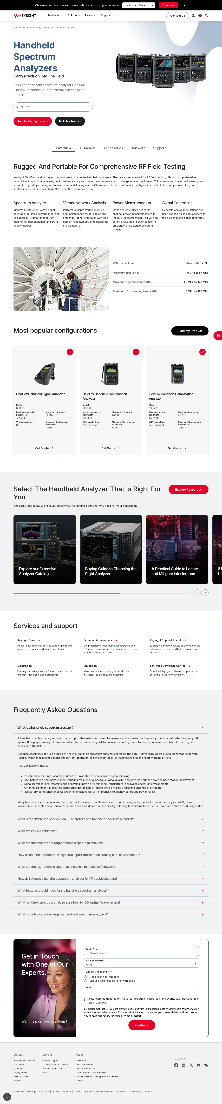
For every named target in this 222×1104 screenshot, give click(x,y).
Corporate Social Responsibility (91, 1072)
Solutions (74, 15)
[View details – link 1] (26, 15)
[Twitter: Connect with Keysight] (191, 1065)
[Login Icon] (194, 16)
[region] (111, 541)
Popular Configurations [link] (33, 121)
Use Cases (18, 1064)
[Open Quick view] (70, 352)
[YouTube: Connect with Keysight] (198, 1065)
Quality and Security (85, 1068)
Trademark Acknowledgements (99, 1091)
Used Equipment (21, 1076)
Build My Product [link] (70, 121)
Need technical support (104, 976)
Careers (79, 1080)
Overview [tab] (64, 148)
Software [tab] (138, 148)
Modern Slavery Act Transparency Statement (97, 1076)
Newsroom (81, 1060)
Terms (77, 1091)
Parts (45, 1072)
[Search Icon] (207, 16)
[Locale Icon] (200, 16)
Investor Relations (84, 1064)
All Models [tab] (87, 148)
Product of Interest (96, 960)
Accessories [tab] (113, 148)
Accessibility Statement (141, 1091)
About (79, 1055)
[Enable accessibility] (7, 1097)
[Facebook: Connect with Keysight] (176, 1065)
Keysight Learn (20, 1072)
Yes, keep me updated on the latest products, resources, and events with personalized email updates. (143, 1000)
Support (47, 1055)
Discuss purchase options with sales (112, 980)
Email (89, 987)
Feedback (122, 1091)
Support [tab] (159, 148)
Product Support (50, 1060)
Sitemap (67, 1091)
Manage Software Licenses (55, 1064)
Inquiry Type (92, 949)
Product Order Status (52, 1068)
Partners (17, 1080)
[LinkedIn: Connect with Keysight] (183, 1065)
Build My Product (189, 331)
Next (205, 592)
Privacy (55, 1091)
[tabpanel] (111, 597)
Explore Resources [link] (188, 489)
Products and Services (24, 1060)
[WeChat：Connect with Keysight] (206, 1065)
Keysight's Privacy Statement (127, 1015)
